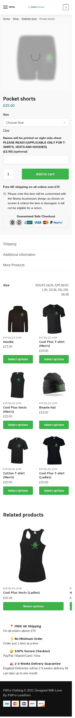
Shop (16, 19)
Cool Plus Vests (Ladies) (21, 593)
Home (6, 19)
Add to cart (45, 174)
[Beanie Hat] (54, 385)
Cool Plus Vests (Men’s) (15, 409)
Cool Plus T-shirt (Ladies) (52, 475)
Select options (18, 359)
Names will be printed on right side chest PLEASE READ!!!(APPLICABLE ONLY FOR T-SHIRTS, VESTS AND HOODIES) (34, 144)
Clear (6, 130)
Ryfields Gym (29, 19)
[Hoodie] (18, 319)
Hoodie (8, 342)
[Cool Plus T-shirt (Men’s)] (54, 319)
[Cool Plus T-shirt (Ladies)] (54, 450)
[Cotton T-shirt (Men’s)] (18, 450)
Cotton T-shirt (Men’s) (14, 475)
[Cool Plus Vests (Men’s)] (18, 385)
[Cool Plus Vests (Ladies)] (33, 554)
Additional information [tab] (19, 254)
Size (6, 114)
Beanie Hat (47, 407)
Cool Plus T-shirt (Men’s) (52, 344)
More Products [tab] (14, 265)
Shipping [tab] (9, 244)
